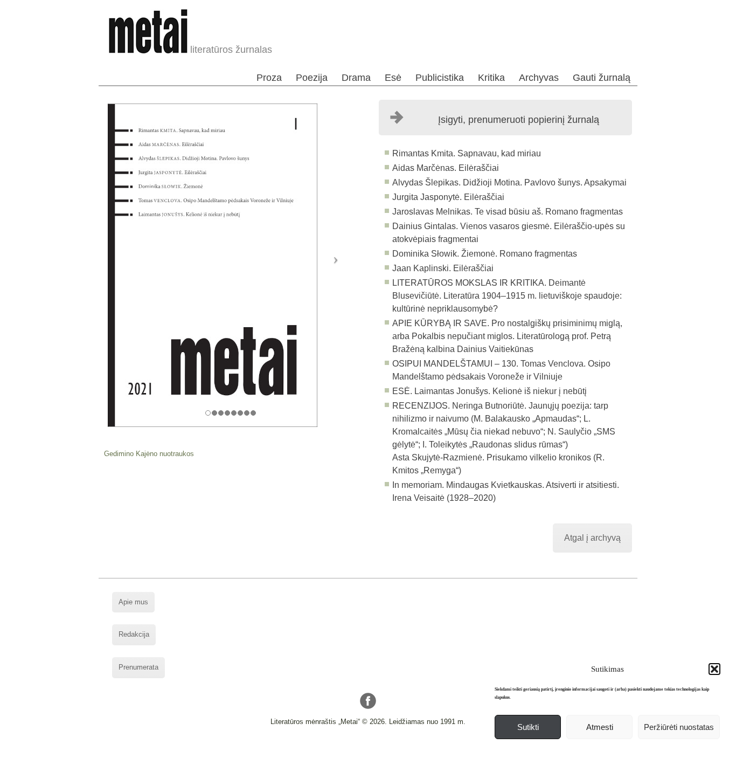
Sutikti (528, 727)
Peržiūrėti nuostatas (679, 727)
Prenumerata (138, 667)
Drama (356, 77)
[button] (714, 669)
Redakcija (134, 634)
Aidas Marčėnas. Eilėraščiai (445, 168)
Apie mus (133, 602)
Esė (393, 77)
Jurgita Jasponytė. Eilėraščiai (448, 197)
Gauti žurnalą (601, 77)
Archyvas (539, 77)
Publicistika (439, 77)
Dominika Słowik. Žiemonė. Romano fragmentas (484, 253)
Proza (269, 77)
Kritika (491, 77)
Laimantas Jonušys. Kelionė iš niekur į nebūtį (499, 391)
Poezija (312, 77)
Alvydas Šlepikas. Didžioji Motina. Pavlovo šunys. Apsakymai (509, 182)
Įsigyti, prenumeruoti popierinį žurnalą (518, 119)
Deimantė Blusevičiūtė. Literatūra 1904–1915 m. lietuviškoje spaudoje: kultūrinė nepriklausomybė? (507, 295)
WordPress (327, 750)
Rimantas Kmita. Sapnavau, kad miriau (466, 153)
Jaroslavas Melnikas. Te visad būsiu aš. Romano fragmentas (507, 211)
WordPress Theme (376, 750)
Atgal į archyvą (592, 537)
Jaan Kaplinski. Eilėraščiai (443, 268)
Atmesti (599, 727)
